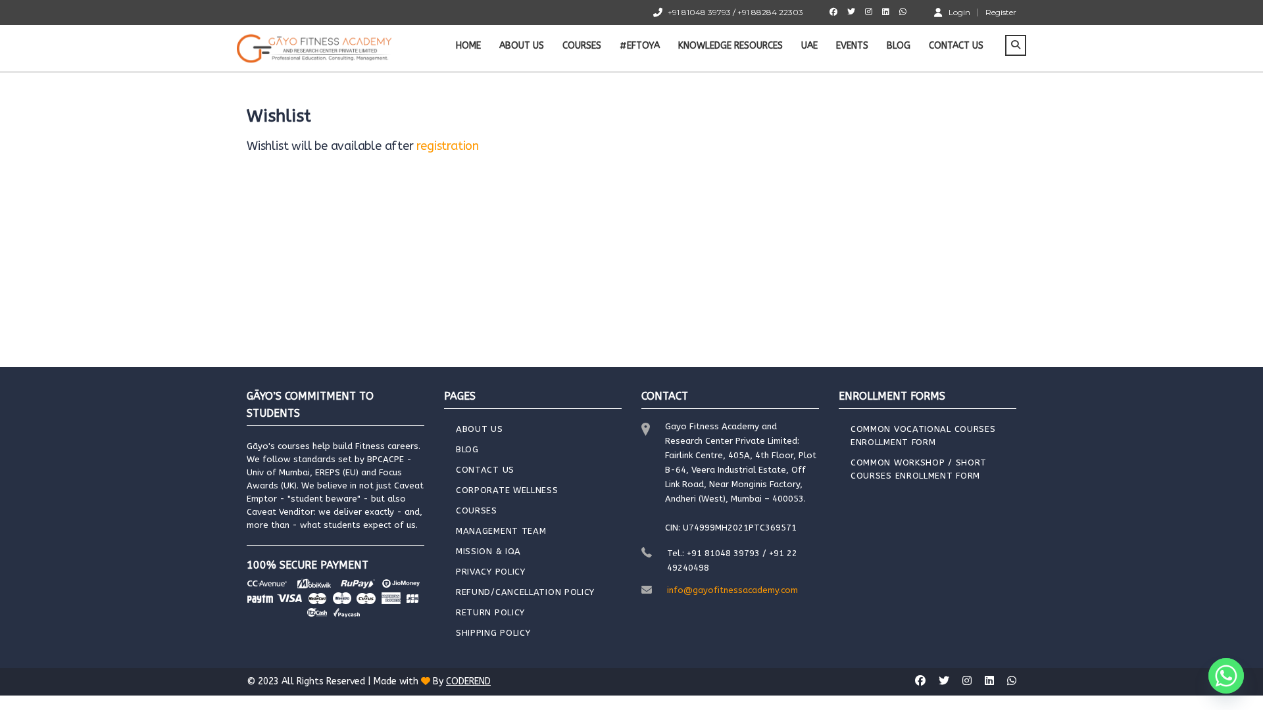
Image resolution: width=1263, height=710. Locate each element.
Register (1000, 12)
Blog (898, 45)
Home (468, 45)
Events (852, 45)
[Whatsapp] (1226, 676)
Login (959, 11)
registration (447, 146)
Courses (581, 45)
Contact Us (956, 45)
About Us (521, 45)
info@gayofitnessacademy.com (732, 590)
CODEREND (468, 681)
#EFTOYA (640, 45)
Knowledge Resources (730, 45)
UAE (809, 45)
